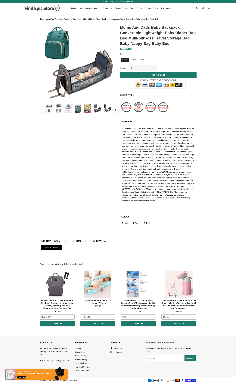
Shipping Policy (151, 8)
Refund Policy (136, 8)
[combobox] (57, 317)
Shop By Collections (88, 8)
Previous (41, 108)
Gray (134, 60)
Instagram (117, 352)
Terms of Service (82, 367)
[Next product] (200, 298)
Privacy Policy (121, 8)
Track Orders (166, 8)
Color (122, 54)
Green (124, 60)
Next (114, 108)
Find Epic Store (54, 380)
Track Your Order (82, 370)
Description (126, 121)
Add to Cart (57, 324)
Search (78, 348)
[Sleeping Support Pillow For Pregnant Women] (97, 284)
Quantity (123, 68)
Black (143, 60)
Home (73, 8)
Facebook (117, 348)
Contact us (107, 8)
